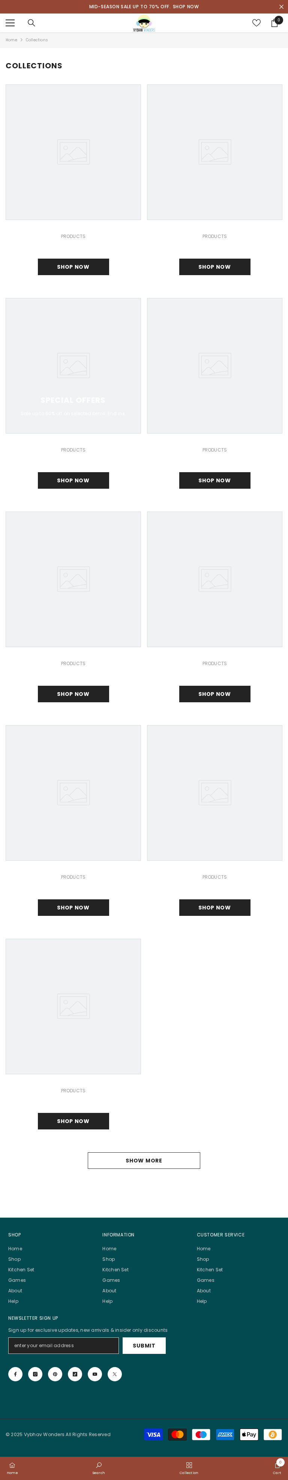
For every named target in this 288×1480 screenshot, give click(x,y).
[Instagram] (35, 1374)
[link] (99, 1467)
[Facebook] (15, 1374)
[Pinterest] (55, 1374)
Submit (144, 1345)
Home (11, 40)
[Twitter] (115, 1374)
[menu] (10, 22)
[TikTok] (75, 1374)
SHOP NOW (186, 6)
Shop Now (73, 267)
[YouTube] (95, 1374)
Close (281, 7)
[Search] (31, 22)
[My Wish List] (256, 23)
